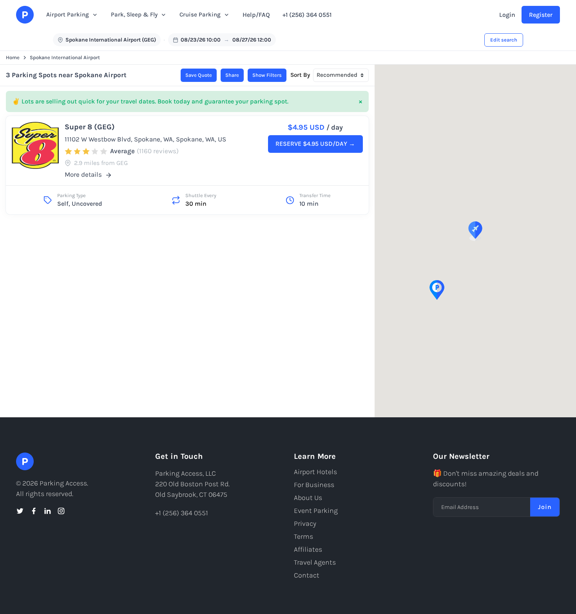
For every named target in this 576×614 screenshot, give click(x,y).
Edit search (503, 40)
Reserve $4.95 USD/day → (315, 143)
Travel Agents (315, 562)
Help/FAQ (256, 14)
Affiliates (308, 549)
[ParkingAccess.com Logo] (25, 15)
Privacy (305, 523)
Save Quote (198, 75)
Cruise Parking (200, 14)
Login (507, 14)
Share (232, 75)
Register (540, 14)
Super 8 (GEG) (90, 127)
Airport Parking (67, 14)
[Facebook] (34, 511)
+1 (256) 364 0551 (307, 14)
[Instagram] (61, 511)
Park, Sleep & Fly (134, 14)
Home (13, 57)
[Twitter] (20, 511)
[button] (475, 231)
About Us (308, 497)
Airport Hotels (315, 471)
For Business (314, 484)
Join (545, 507)
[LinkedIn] (47, 511)
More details (84, 174)
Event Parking (316, 510)
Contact (306, 575)
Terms (303, 536)
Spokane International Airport (65, 57)
